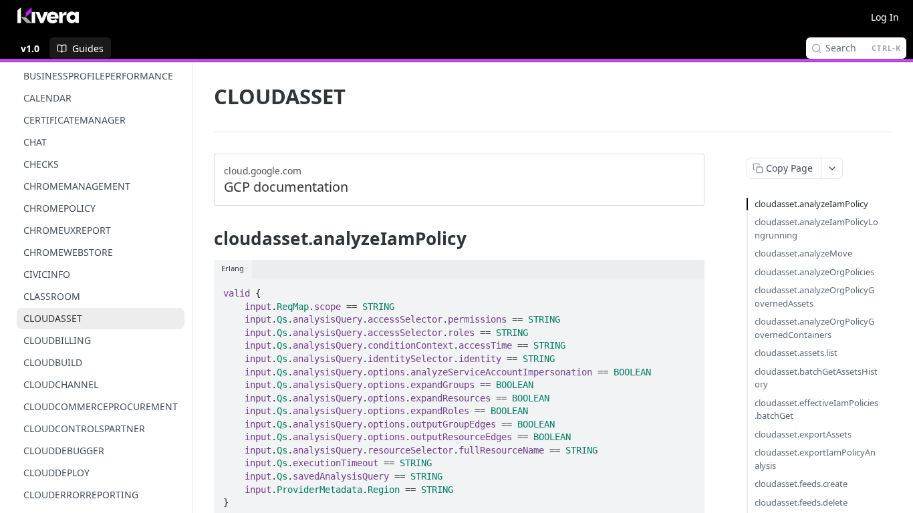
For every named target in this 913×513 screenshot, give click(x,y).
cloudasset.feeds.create (801, 484)
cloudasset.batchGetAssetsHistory (816, 378)
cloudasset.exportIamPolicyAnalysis (815, 459)
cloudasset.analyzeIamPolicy (811, 204)
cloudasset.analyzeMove (803, 253)
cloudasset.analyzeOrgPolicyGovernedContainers (814, 328)
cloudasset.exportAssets (803, 434)
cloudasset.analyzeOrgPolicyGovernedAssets (814, 296)
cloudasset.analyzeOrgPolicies (814, 272)
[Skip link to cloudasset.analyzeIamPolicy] (205, 238)
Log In (885, 17)
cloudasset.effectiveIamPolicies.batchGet (816, 409)
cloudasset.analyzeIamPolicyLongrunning (816, 228)
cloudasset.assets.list (796, 353)
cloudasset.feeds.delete (801, 502)
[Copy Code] (688, 289)
